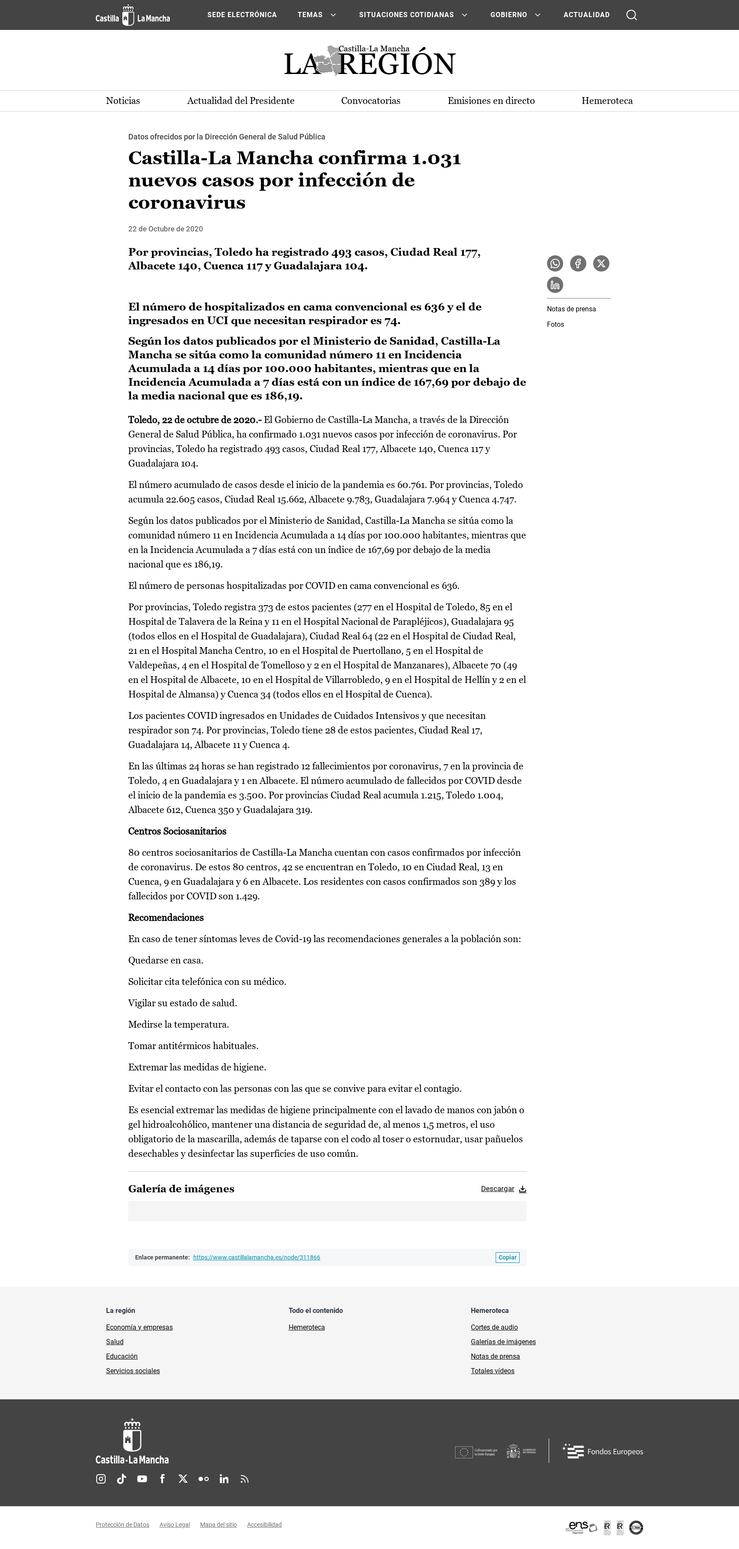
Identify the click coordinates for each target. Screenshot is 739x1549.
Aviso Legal (175, 1524)
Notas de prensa (571, 309)
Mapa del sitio (218, 1524)
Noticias (123, 100)
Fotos (555, 324)
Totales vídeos (492, 1371)
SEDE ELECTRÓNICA (242, 15)
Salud (115, 1342)
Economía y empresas (139, 1327)
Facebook (162, 1479)
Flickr (203, 1479)
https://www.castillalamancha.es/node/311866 (256, 1257)
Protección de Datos (122, 1524)
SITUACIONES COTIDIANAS (406, 15)
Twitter (183, 1479)
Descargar (497, 1188)
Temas (310, 15)
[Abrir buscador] (631, 15)
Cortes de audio (494, 1327)
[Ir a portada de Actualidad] (369, 63)
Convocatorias (371, 100)
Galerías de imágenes (503, 1342)
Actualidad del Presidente (241, 100)
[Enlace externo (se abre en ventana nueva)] (604, 1527)
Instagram (101, 1479)
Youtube (142, 1479)
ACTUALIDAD (587, 15)
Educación (122, 1356)
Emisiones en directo (491, 100)
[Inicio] (212, 1441)
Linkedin (224, 1479)
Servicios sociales (133, 1371)
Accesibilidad (264, 1524)
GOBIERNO (509, 15)
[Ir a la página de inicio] (133, 15)
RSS (244, 1479)
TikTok (121, 1479)
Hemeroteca (607, 100)
